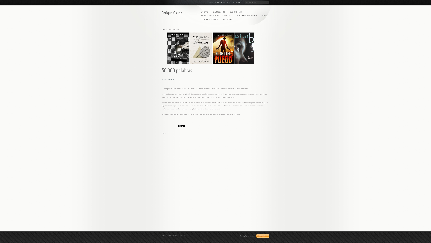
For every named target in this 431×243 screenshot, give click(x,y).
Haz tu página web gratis (248, 236)
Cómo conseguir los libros (247, 15)
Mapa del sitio (221, 2)
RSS (230, 2)
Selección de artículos (209, 19)
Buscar (267, 2)
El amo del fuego (219, 12)
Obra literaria (228, 19)
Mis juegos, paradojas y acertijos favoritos (216, 15)
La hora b (204, 12)
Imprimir (237, 2)
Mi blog (264, 15)
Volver (164, 133)
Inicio (211, 2)
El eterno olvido (236, 12)
